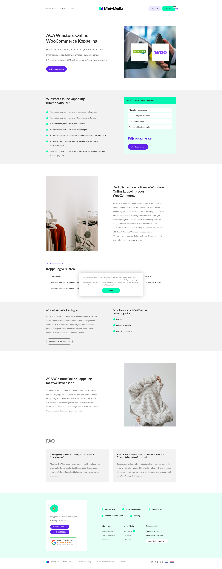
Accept (111, 290)
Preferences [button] (109, 284)
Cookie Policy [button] (121, 282)
